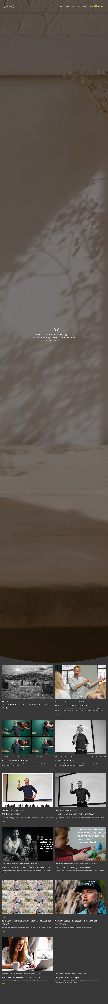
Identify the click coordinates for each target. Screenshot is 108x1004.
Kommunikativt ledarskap (61, 701)
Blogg (84, 6)
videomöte (20, 863)
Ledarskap (86, 756)
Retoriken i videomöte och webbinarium (21, 977)
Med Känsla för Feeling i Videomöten (73, 867)
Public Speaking (58, 973)
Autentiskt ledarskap (60, 756)
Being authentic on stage (67, 977)
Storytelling (78, 973)
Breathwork (68, 756)
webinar (32, 863)
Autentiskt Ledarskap (65, 760)
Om (73, 6)
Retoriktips (74, 701)
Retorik (69, 701)
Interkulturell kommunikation (16, 760)
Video (78, 6)
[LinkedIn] (95, 6)
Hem (60, 6)
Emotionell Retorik (59, 863)
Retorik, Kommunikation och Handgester (74, 813)
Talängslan (14, 863)
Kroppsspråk (5, 810)
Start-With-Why (71, 973)
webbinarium (26, 863)
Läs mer (3, 711)
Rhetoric (65, 973)
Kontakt (91, 6)
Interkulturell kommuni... (7, 756)
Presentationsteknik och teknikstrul (72, 705)
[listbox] (102, 6)
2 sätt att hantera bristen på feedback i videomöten (26, 867)
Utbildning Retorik (11, 813)
